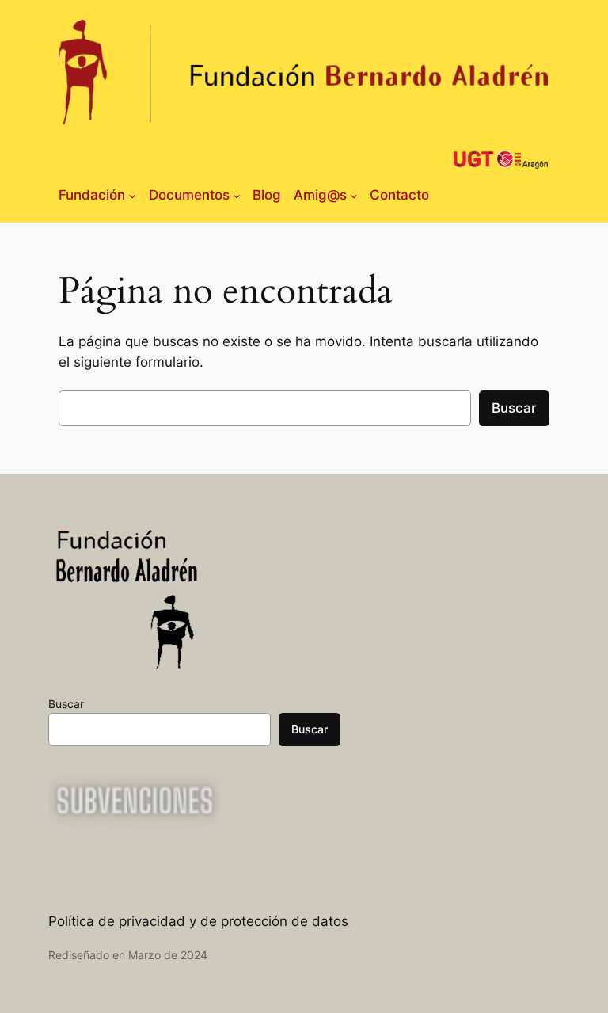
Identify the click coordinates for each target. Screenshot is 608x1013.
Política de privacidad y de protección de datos (198, 921)
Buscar (514, 408)
